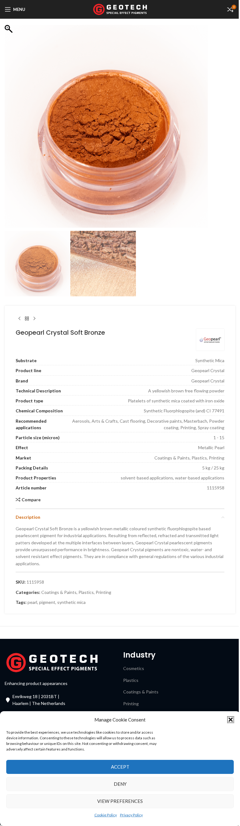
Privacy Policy (131, 815)
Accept (120, 767)
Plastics (86, 592)
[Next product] (34, 319)
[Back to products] (27, 319)
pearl (32, 602)
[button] (231, 720)
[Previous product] (19, 319)
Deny (120, 784)
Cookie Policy (105, 815)
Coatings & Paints (59, 592)
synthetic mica (71, 602)
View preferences (120, 801)
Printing (103, 592)
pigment (47, 602)
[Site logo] (120, 9)
